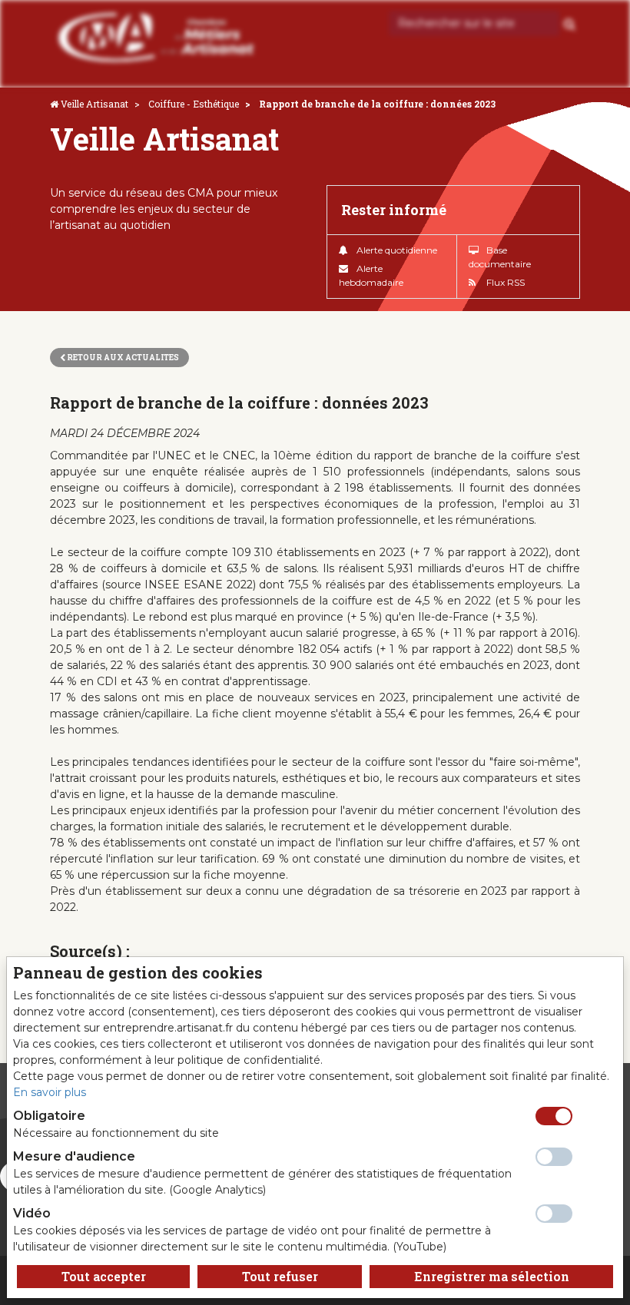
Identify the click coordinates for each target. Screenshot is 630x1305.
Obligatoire (49, 1115)
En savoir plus (49, 1092)
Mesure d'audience (74, 1156)
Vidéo (32, 1213)
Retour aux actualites (122, 358)
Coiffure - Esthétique (193, 104)
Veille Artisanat (94, 104)
